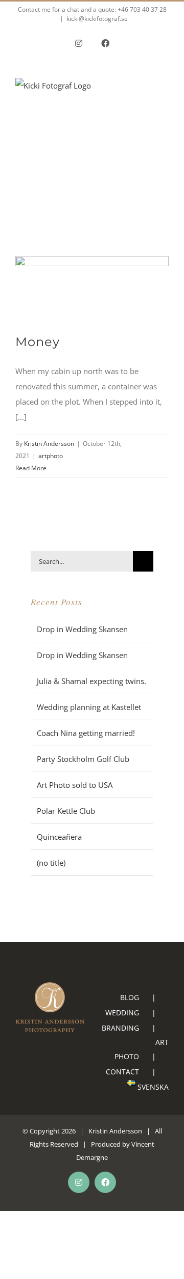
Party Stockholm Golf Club (83, 759)
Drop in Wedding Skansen (82, 629)
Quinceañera (59, 837)
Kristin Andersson (49, 443)
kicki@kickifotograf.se (97, 18)
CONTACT (122, 1071)
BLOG (129, 997)
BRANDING (120, 1028)
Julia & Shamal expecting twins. (91, 681)
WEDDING (122, 1012)
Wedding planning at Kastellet (89, 707)
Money (37, 341)
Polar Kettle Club (66, 811)
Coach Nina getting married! (86, 733)
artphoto (50, 455)
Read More (31, 468)
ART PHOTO (141, 1049)
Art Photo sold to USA (74, 785)
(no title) (51, 863)
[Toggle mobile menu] (164, 108)
